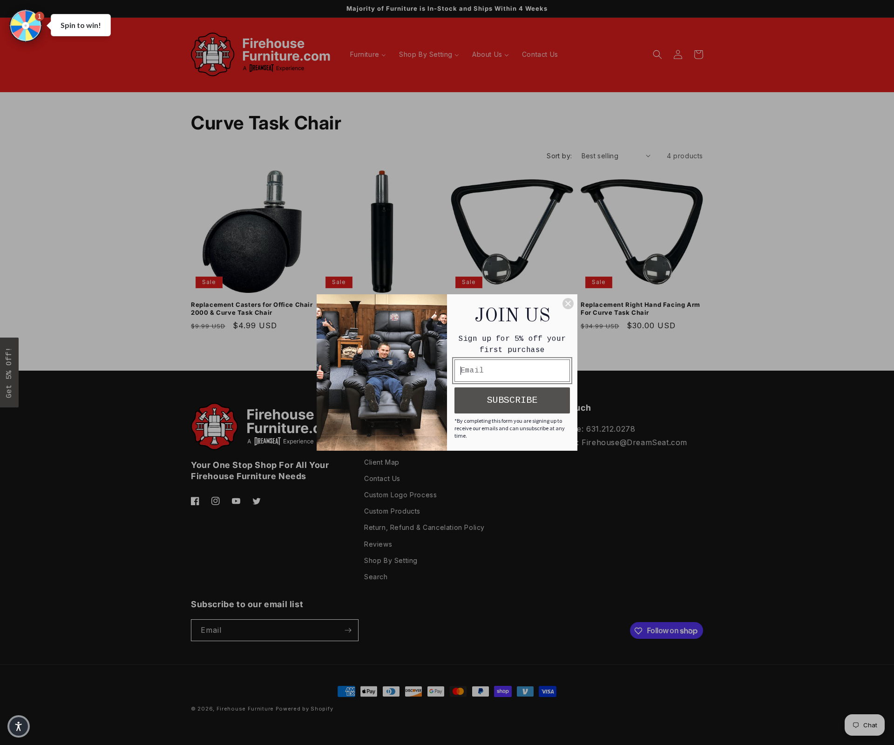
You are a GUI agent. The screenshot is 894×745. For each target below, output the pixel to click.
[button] (25, 25)
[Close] (568, 303)
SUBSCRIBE (512, 400)
